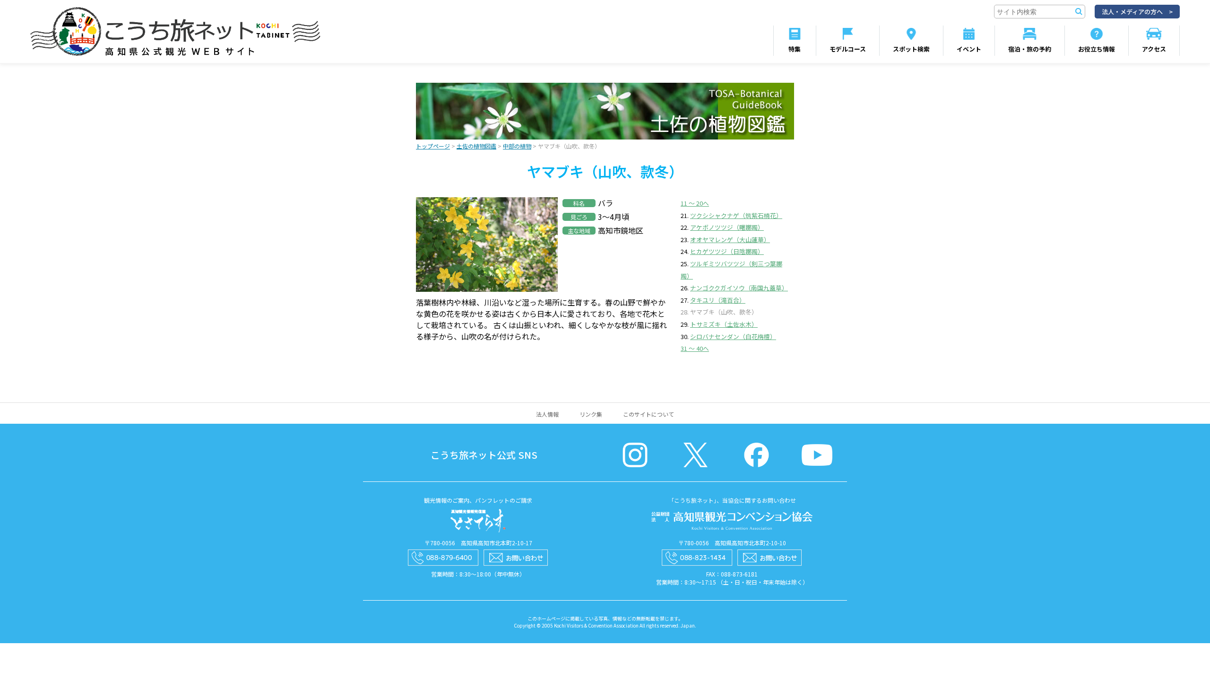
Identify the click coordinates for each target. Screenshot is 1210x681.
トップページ (433, 146)
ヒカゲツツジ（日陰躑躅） (727, 251)
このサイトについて (648, 414)
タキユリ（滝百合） (717, 300)
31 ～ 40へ (695, 348)
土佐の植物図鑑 (476, 146)
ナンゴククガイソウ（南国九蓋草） (739, 287)
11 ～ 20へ (695, 203)
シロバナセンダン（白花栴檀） (733, 336)
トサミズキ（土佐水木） (724, 324)
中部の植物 (517, 146)
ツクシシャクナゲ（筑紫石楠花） (736, 215)
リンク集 (590, 414)
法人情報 (547, 414)
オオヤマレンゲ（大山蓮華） (730, 239)
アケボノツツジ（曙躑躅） (727, 227)
